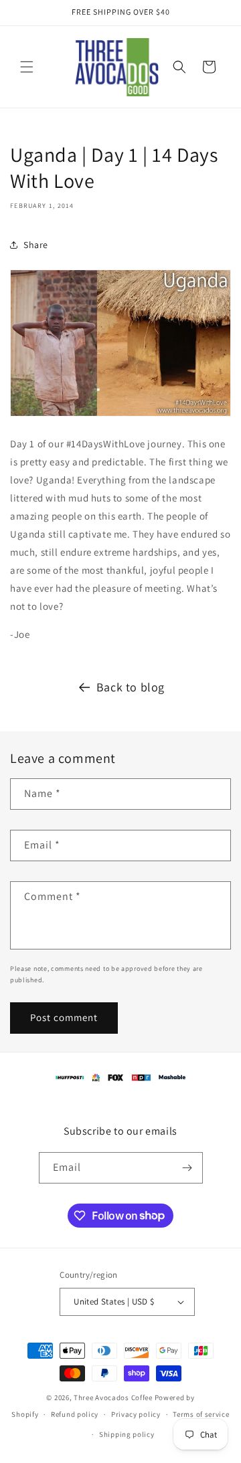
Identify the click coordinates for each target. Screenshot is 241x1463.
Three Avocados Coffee (113, 1397)
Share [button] (35, 245)
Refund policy (74, 1414)
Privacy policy (136, 1414)
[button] (27, 67)
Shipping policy (127, 1434)
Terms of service (201, 1414)
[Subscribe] (187, 1168)
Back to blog (130, 687)
